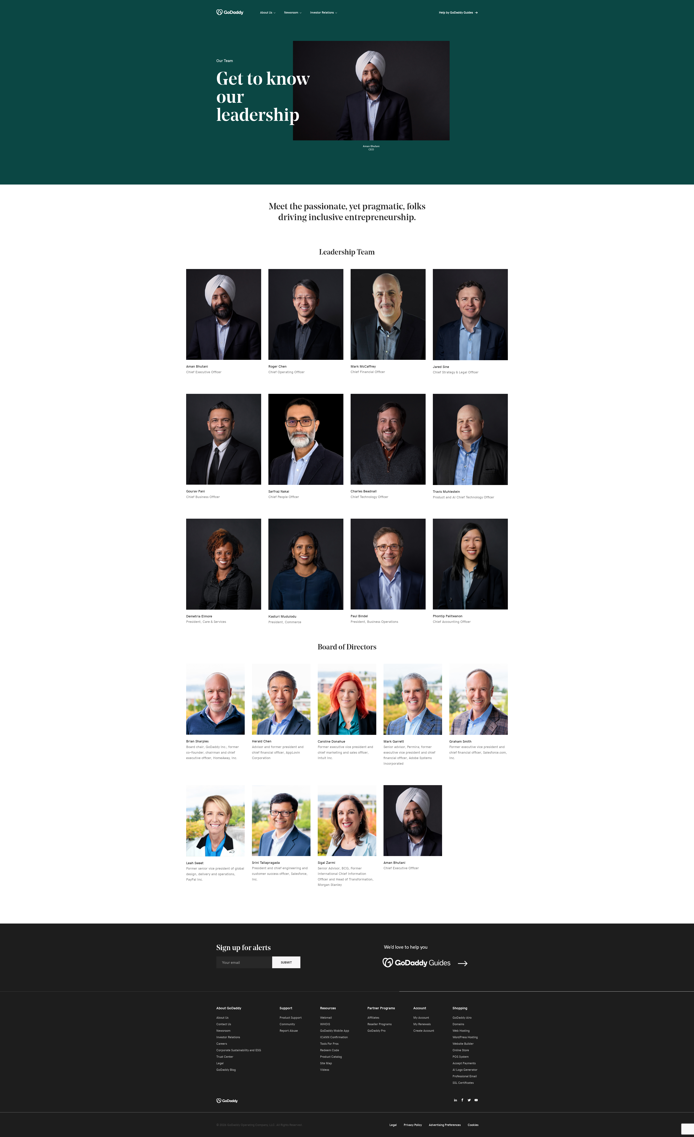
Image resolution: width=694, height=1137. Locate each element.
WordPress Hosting (465, 1037)
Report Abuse (289, 1030)
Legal (220, 1063)
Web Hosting (461, 1030)
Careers (221, 1043)
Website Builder (463, 1043)
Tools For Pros (329, 1043)
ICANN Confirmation (334, 1037)
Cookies (473, 1125)
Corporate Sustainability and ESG (238, 1050)
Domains (458, 1024)
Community (287, 1024)
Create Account (423, 1030)
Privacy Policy (413, 1125)
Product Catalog (331, 1056)
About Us (266, 12)
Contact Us (223, 1024)
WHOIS (325, 1024)
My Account (421, 1017)
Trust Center (224, 1056)
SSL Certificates (463, 1082)
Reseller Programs (379, 1024)
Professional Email (465, 1076)
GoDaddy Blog (226, 1069)
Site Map (326, 1063)
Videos (324, 1069)
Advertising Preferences (445, 1125)
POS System (461, 1056)
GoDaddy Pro (376, 1030)
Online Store (461, 1050)
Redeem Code (329, 1050)
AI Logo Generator (465, 1069)
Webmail (326, 1017)
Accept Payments (464, 1063)
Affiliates (373, 1017)
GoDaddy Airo (462, 1017)
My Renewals (422, 1024)
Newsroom (291, 12)
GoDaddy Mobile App (334, 1030)
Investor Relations (322, 12)
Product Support (291, 1017)
